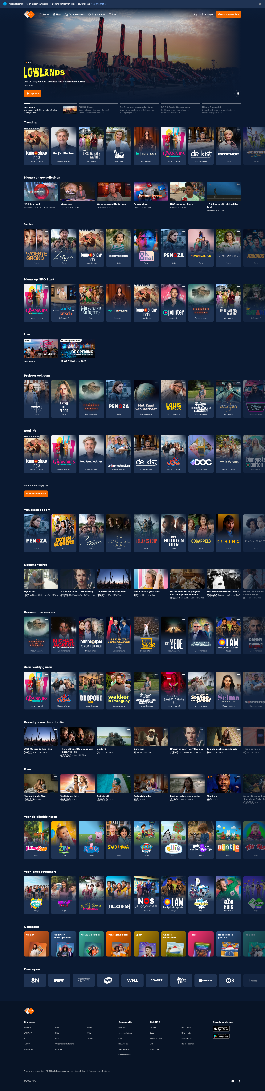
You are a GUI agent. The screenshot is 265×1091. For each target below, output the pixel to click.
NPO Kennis (186, 1027)
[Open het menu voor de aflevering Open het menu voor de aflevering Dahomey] (165, 729)
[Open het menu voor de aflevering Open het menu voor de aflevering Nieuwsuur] (92, 184)
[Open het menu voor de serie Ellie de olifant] (183, 824)
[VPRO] (84, 980)
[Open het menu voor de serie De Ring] (238, 517)
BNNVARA (28, 1033)
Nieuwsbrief (123, 1044)
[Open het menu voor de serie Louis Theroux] (183, 382)
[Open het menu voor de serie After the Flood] (73, 382)
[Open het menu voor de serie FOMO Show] (46, 129)
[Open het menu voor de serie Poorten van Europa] (211, 286)
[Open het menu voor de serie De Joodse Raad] (128, 517)
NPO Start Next (156, 1038)
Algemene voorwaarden (34, 1071)
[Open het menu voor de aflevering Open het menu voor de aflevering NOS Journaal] (55, 184)
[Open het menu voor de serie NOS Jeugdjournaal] (156, 879)
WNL (89, 1033)
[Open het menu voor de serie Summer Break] (46, 879)
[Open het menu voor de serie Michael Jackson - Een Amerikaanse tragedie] (73, 619)
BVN (151, 1044)
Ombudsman (186, 1038)
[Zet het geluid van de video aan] (228, 93)
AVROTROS (28, 1027)
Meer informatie (98, 4)
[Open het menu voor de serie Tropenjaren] (211, 231)
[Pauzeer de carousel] (237, 93)
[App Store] (221, 1028)
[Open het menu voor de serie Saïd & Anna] (128, 824)
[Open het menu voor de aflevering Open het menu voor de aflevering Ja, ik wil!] (128, 729)
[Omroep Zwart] (157, 980)
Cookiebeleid (80, 1071)
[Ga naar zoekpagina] (195, 14)
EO (25, 1038)
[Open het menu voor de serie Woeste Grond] (46, 231)
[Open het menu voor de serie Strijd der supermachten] (128, 619)
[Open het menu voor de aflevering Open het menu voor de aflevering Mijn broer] (55, 572)
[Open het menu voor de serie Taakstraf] (128, 879)
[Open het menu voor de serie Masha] (46, 824)
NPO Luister (155, 1049)
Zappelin (153, 1027)
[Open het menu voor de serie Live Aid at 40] (156, 619)
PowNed (58, 1049)
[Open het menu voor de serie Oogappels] (211, 517)
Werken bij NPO (124, 1049)
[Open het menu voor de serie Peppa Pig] (101, 824)
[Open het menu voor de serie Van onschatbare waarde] (101, 129)
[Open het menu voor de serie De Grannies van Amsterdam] (183, 129)
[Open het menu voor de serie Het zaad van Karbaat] (156, 382)
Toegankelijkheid (125, 1033)
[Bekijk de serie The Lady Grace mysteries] (91, 895)
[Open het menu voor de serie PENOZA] (183, 231)
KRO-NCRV (28, 1049)
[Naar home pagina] (29, 14)
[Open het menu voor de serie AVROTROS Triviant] (156, 129)
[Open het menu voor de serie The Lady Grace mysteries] (101, 879)
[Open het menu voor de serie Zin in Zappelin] (73, 824)
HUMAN (27, 1044)
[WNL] (132, 980)
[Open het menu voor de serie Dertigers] (128, 231)
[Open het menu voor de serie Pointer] (183, 286)
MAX (57, 1027)
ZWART (90, 1038)
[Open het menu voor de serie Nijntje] (238, 824)
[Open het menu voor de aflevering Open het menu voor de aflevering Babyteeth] (128, 776)
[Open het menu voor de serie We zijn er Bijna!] (128, 129)
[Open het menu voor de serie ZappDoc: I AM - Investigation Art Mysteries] (238, 619)
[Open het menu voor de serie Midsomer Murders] (101, 286)
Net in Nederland (188, 1044)
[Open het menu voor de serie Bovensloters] (73, 517)
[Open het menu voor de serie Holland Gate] (101, 619)
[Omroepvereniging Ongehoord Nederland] (35, 980)
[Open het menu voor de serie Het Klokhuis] (238, 879)
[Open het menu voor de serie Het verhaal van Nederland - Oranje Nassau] (238, 382)
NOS (57, 1033)
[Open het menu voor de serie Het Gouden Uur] (183, 517)
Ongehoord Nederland (64, 1044)
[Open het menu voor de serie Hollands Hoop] (156, 517)
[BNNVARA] (205, 980)
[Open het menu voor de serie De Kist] (211, 129)
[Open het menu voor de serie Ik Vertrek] (238, 438)
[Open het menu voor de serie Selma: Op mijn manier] (238, 674)
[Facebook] (232, 1081)
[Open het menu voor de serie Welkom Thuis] (73, 879)
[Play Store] (221, 1036)
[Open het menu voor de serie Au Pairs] (183, 438)
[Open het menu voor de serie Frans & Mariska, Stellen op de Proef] (211, 674)
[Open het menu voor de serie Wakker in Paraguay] (128, 674)
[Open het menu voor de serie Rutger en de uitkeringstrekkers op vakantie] (211, 382)
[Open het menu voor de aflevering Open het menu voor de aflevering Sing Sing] (238, 776)
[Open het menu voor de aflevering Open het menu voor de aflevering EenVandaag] (165, 184)
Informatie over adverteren (99, 1071)
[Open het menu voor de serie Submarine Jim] (211, 879)
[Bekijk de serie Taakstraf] (118, 895)
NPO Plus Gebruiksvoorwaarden (59, 1071)
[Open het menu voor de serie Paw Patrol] (156, 824)
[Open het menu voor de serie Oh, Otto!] (156, 231)
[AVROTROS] (181, 980)
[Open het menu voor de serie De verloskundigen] (128, 438)
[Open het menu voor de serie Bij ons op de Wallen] (183, 674)
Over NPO (122, 1027)
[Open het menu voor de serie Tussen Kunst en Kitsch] (73, 286)
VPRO (89, 1027)
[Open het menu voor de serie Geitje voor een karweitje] (211, 824)
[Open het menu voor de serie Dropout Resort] (101, 674)
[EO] (230, 980)
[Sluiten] (260, 4)
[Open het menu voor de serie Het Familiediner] (73, 129)
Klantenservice (124, 1055)
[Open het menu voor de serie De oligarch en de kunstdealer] (211, 619)
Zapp (152, 1033)
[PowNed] (59, 980)
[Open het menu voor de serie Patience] (238, 129)
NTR (57, 1038)
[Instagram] (239, 1081)
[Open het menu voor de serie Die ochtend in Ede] (183, 619)
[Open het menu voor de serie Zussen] (73, 231)
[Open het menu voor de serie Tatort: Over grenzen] (46, 382)
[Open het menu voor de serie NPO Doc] (211, 438)
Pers (120, 1038)
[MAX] (108, 980)
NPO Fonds (186, 1033)
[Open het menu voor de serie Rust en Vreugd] (238, 231)
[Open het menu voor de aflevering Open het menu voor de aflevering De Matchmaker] (165, 776)
